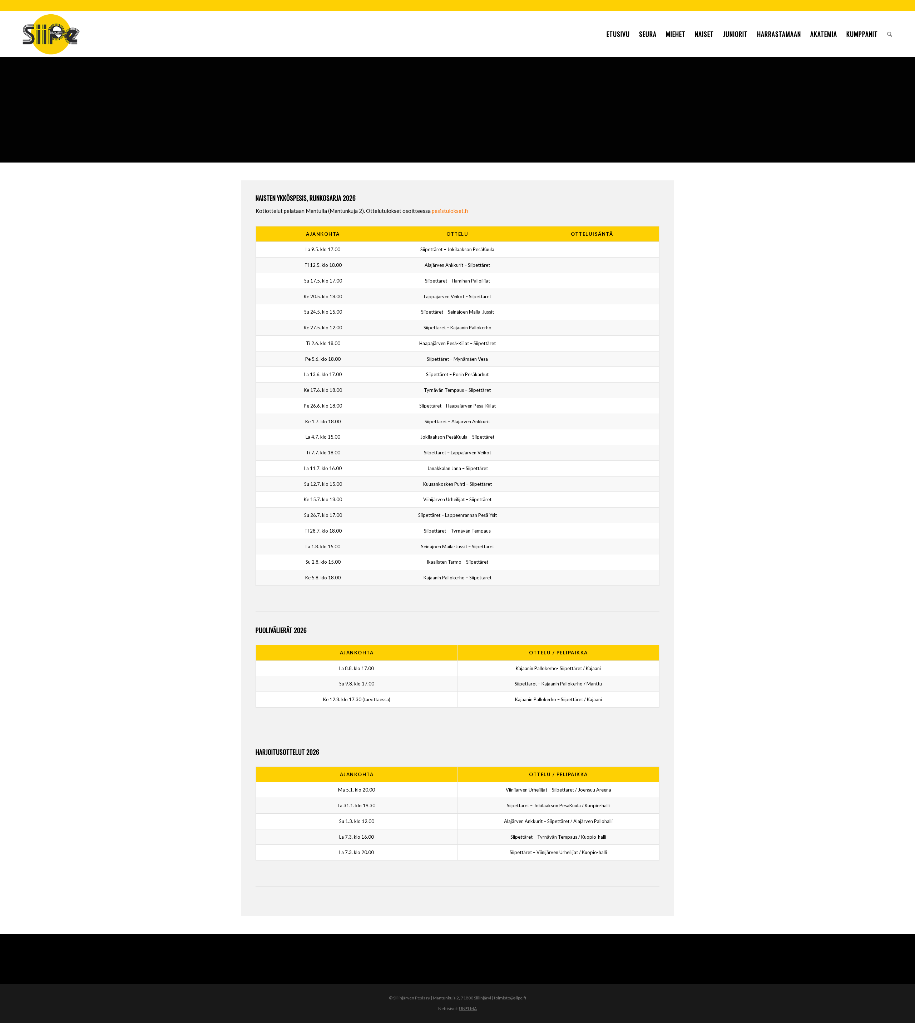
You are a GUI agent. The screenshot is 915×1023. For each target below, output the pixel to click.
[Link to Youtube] (891, 5)
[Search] (889, 34)
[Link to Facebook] (870, 5)
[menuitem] (618, 34)
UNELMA (468, 1008)
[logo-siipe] (51, 34)
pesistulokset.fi (450, 211)
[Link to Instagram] (880, 5)
